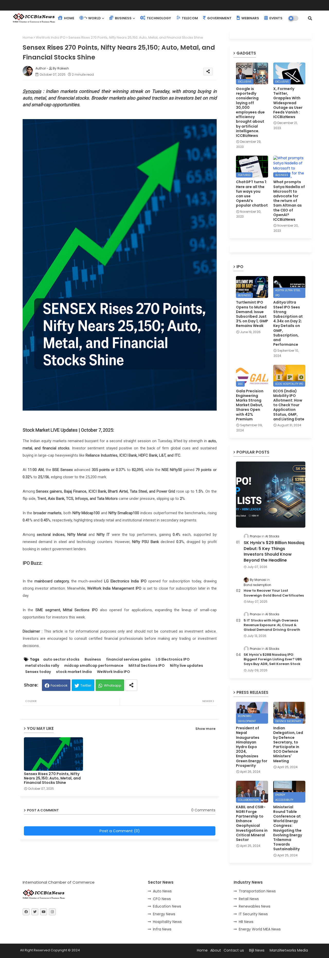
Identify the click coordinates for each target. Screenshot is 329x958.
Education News (167, 906)
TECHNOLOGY (158, 18)
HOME (68, 18)
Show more (205, 728)
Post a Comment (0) (119, 830)
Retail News (249, 898)
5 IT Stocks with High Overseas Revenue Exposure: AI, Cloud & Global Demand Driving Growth (272, 625)
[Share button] (131, 685)
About (215, 950)
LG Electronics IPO (173, 659)
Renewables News (254, 906)
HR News (246, 921)
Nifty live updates (186, 665)
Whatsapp (112, 685)
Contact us (234, 950)
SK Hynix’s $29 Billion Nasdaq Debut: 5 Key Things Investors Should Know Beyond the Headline (274, 551)
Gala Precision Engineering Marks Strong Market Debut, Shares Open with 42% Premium (249, 405)
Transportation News (257, 891)
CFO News (162, 898)
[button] (310, 18)
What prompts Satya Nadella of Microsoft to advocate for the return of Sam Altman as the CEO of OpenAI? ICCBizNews (289, 201)
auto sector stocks (61, 659)
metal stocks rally (42, 665)
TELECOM (189, 18)
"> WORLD (92, 18)
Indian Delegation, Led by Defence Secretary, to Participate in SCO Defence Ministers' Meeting (288, 744)
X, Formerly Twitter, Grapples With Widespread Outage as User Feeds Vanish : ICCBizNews (288, 102)
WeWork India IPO (51, 37)
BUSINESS (123, 18)
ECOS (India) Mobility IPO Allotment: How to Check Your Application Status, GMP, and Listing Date (288, 405)
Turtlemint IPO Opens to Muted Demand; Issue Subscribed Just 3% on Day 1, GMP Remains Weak (252, 314)
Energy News (164, 914)
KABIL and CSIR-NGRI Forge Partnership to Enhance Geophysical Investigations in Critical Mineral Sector (252, 823)
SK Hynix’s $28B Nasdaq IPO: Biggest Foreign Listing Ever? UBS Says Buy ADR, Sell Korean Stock (273, 659)
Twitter (86, 685)
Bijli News (256, 950)
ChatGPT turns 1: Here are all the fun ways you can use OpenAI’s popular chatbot (252, 194)
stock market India (74, 671)
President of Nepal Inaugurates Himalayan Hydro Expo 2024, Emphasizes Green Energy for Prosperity (251, 747)
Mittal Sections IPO (147, 665)
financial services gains (128, 659)
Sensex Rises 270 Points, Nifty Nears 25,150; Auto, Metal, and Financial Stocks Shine (52, 778)
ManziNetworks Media (289, 950)
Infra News (162, 929)
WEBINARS (250, 18)
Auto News (162, 891)
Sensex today (38, 671)
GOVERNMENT (219, 18)
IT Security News (253, 914)
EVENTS (275, 18)
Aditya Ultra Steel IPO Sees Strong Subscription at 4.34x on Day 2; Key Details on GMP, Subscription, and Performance (288, 323)
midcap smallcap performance (93, 665)
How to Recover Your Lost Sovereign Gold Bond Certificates (274, 593)
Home (28, 37)
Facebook (59, 685)
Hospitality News (167, 921)
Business (93, 659)
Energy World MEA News (260, 929)
